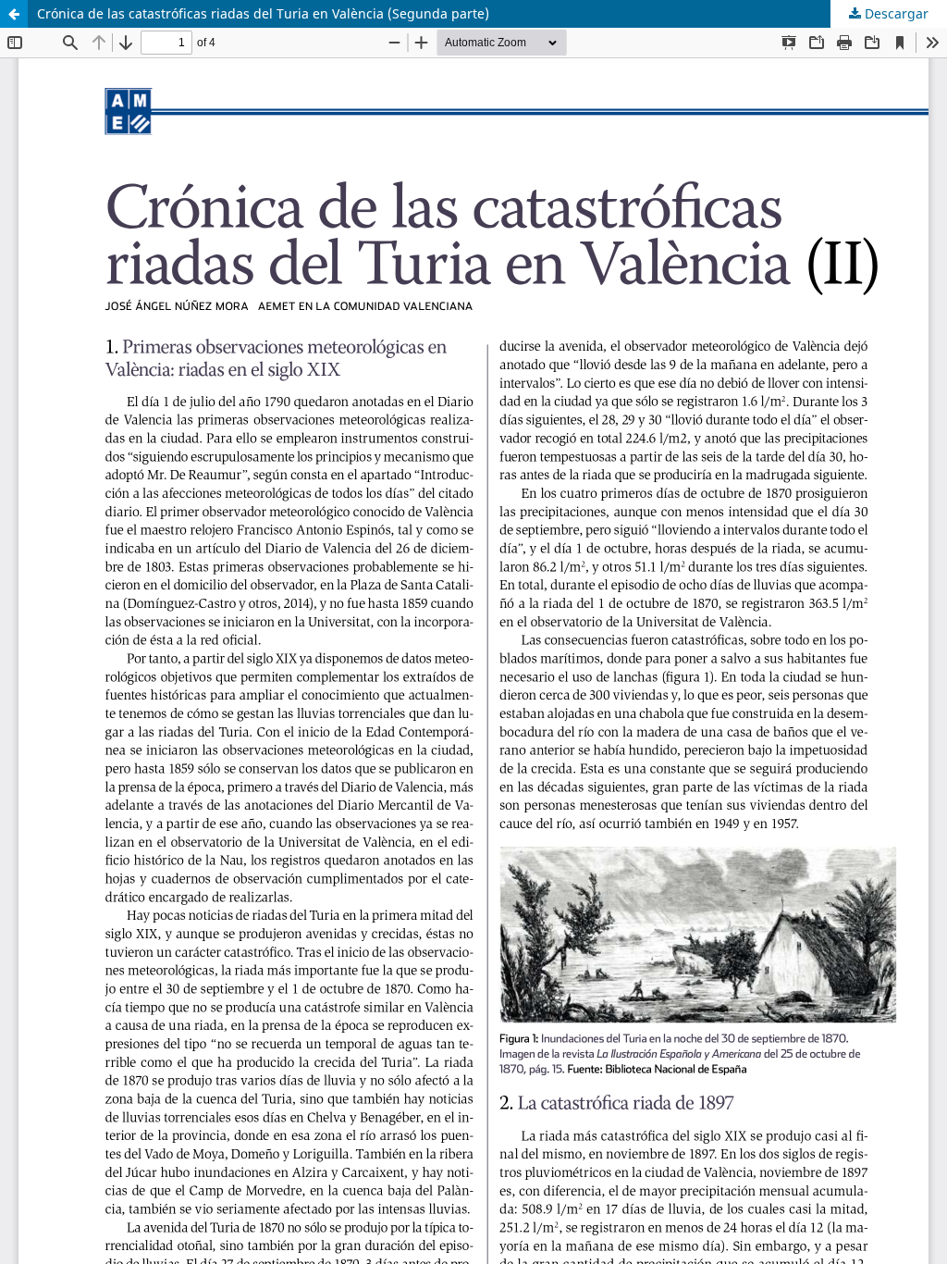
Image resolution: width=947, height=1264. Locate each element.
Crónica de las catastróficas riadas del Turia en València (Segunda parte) (263, 13)
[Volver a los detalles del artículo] (14, 14)
